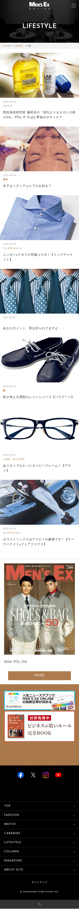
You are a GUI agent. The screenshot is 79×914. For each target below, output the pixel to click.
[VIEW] (39, 75)
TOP (7, 806)
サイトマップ (39, 882)
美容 (5, 180)
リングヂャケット (12, 248)
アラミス (8, 106)
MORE (39, 675)
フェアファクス (11, 533)
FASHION (11, 815)
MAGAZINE (13, 860)
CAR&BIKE (12, 833)
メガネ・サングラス (14, 459)
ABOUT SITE (13, 869)
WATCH (10, 824)
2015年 (19, 46)
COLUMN (11, 851)
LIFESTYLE (12, 842)
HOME (7, 46)
